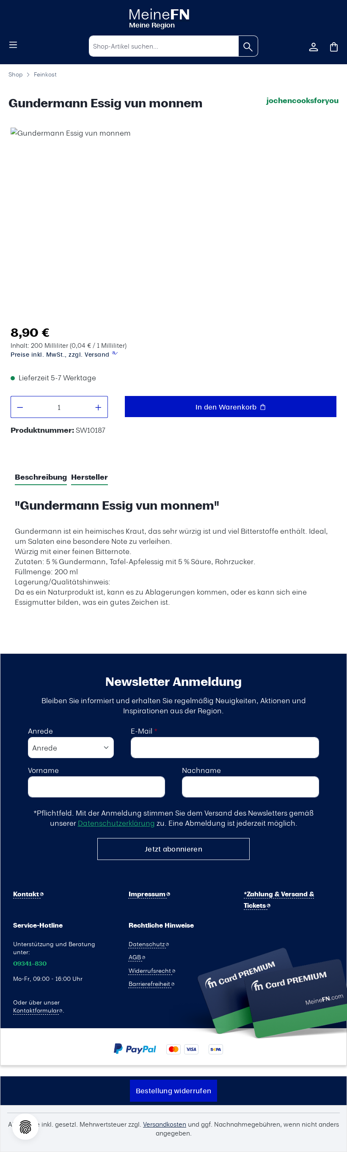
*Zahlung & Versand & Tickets (279, 900)
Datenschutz (147, 943)
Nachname (201, 770)
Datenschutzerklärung (116, 823)
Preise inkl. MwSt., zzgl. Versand (61, 354)
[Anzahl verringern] (20, 407)
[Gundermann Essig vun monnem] (171, 224)
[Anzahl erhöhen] (98, 407)
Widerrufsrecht (151, 970)
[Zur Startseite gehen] (173, 17)
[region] (171, 223)
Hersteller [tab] (89, 477)
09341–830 (30, 964)
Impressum (148, 894)
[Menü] (13, 43)
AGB (136, 957)
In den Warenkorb (227, 407)
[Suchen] (248, 46)
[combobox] (164, 46)
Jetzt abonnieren (173, 849)
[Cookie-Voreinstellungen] (25, 1126)
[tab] (41, 477)
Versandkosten (164, 1124)
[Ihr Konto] (313, 46)
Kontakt (27, 894)
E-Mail (144, 731)
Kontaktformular (36, 1010)
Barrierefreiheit (150, 983)
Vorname (43, 770)
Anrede (40, 731)
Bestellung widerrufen (173, 1090)
